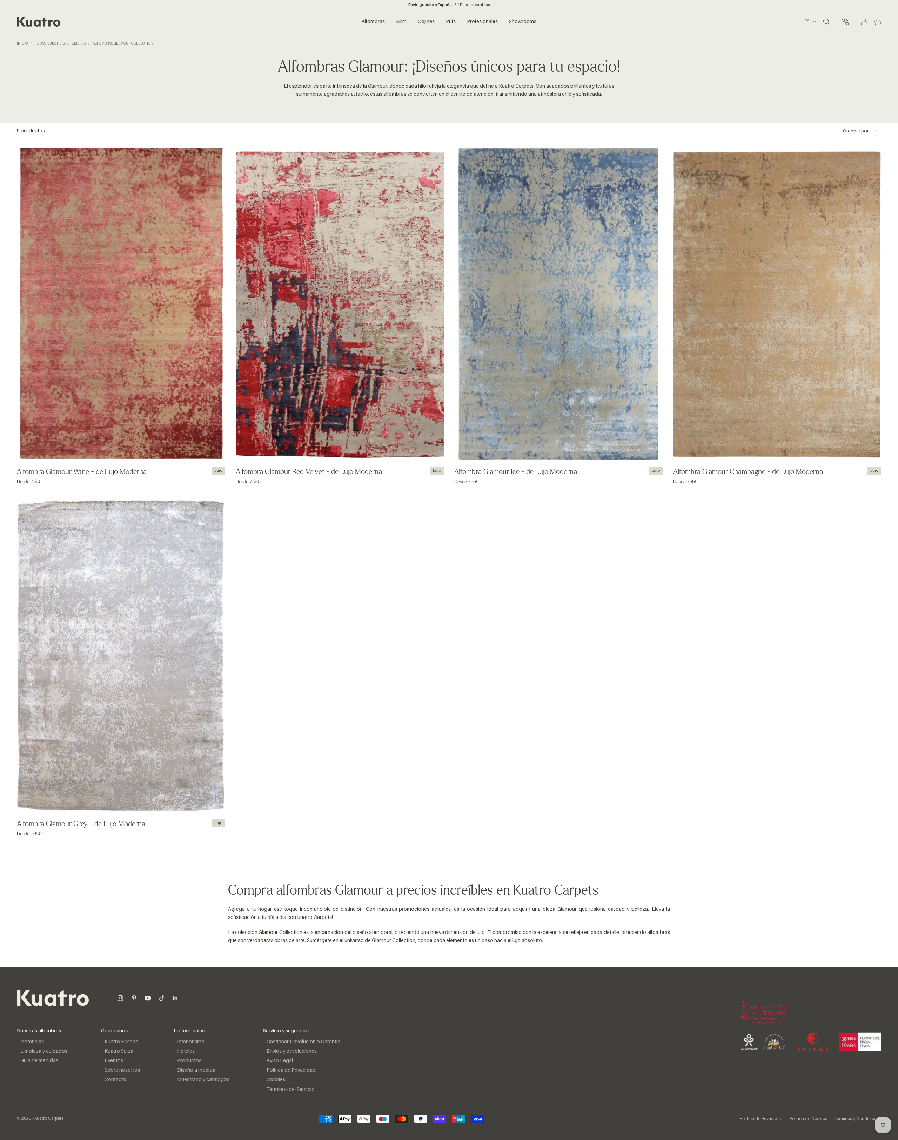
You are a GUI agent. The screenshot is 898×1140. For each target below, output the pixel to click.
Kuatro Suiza (119, 1051)
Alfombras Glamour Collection (123, 43)
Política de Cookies (808, 1119)
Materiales (32, 1041)
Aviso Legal (280, 1060)
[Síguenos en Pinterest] (134, 998)
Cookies (276, 1079)
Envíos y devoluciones (292, 1051)
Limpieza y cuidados (43, 1051)
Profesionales (482, 21)
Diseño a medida (196, 1070)
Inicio (22, 43)
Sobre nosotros (122, 1070)
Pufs (451, 21)
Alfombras (373, 21)
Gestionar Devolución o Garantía (303, 1041)
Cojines (426, 21)
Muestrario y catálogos (203, 1079)
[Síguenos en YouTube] (147, 998)
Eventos (114, 1060)
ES (807, 22)
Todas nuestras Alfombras (60, 43)
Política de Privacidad (291, 1070)
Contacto (115, 1079)
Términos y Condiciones (857, 1119)
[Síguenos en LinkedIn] (175, 998)
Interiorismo (191, 1041)
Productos (189, 1060)
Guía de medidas (39, 1060)
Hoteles (186, 1051)
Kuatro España (121, 1041)
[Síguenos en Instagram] (120, 998)
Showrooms (522, 21)
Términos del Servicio (291, 1089)
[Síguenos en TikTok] (161, 998)
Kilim (401, 21)
